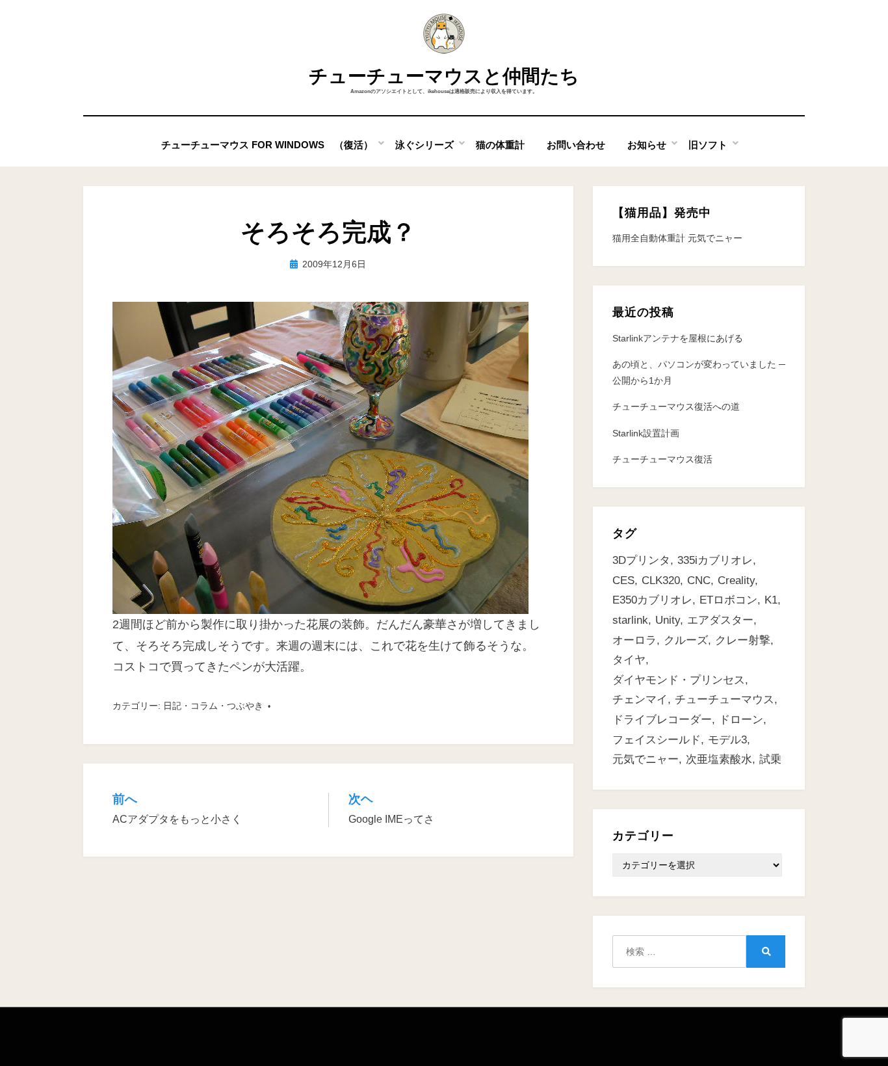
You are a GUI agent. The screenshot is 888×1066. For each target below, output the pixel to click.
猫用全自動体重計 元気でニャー (677, 238)
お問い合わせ (576, 144)
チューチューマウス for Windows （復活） (267, 144)
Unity (667, 620)
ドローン (741, 719)
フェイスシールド (656, 740)
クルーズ (686, 640)
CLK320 (661, 580)
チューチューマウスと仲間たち (444, 76)
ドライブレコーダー (662, 719)
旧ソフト (707, 144)
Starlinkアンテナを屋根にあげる (677, 338)
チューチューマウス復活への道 (676, 406)
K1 (770, 600)
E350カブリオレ (652, 600)
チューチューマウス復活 (662, 459)
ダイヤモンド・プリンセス (678, 680)
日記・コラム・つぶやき (213, 705)
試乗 (770, 759)
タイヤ (629, 660)
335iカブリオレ (715, 560)
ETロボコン (728, 600)
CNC (699, 580)
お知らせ (646, 144)
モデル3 (727, 740)
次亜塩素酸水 (719, 759)
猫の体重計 (500, 144)
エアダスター (720, 620)
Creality (736, 580)
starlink (630, 620)
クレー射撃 (742, 640)
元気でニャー (645, 759)
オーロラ (634, 640)
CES (623, 580)
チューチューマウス (724, 699)
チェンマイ (640, 699)
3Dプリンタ (641, 560)
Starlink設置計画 (645, 433)
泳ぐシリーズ (424, 144)
